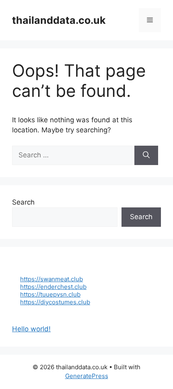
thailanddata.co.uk (59, 20)
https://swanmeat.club (51, 279)
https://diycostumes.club (55, 302)
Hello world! (31, 329)
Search (23, 202)
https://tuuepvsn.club (50, 294)
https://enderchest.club (53, 287)
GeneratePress (86, 376)
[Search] (146, 155)
